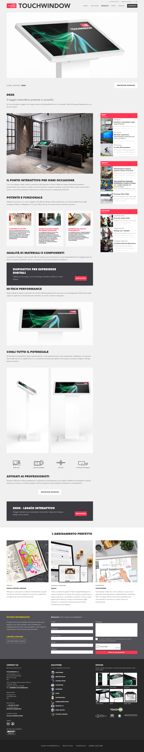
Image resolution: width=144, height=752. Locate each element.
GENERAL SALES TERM (96, 746)
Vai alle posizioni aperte (16, 641)
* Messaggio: (99, 622)
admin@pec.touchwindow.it (18, 688)
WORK (113, 6)
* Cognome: (54, 629)
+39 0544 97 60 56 (114, 1)
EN (136, 1)
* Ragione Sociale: (56, 635)
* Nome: (53, 622)
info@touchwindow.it (126, 1)
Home (9, 85)
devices (16, 85)
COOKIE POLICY (81, 746)
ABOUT (85, 6)
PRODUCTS (105, 6)
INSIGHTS (121, 6)
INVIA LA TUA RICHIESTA (116, 652)
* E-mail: (53, 642)
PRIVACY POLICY (67, 746)
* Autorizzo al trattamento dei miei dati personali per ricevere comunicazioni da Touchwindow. (114, 640)
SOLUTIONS (95, 6)
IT (134, 1)
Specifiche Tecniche (126, 85)
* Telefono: (54, 649)
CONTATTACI (132, 6)
